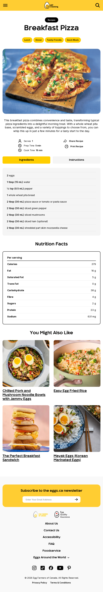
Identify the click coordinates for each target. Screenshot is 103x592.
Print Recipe (76, 146)
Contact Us (51, 530)
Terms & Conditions (60, 582)
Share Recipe (76, 141)
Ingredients (26, 160)
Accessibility (51, 537)
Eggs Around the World (49, 557)
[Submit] (76, 499)
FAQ (51, 544)
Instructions (76, 160)
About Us (51, 523)
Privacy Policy (39, 582)
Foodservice (52, 550)
